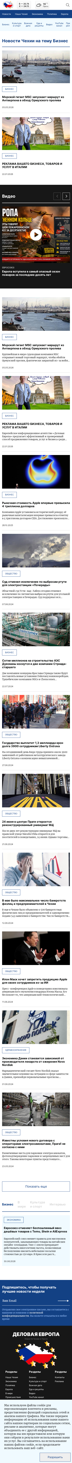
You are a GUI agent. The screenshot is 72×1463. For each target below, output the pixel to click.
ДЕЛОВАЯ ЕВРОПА (36, 1334)
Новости (6, 14)
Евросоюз (8, 267)
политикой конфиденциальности (22, 1314)
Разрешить (55, 1457)
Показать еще (36, 1186)
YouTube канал (59, 24)
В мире (9, 1393)
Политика (52, 14)
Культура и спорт (16, 24)
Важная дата (28, 24)
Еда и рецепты (39, 24)
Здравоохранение (15, 1050)
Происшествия (13, 1397)
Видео (49, 24)
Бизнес (5, 24)
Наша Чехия (21, 14)
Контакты (59, 1377)
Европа (64, 14)
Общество (11, 573)
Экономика (37, 14)
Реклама (59, 1381)
